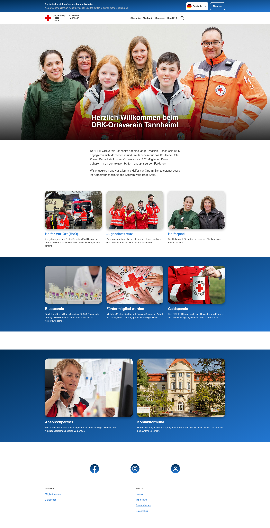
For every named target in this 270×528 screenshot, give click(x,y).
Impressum (141, 499)
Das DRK (172, 18)
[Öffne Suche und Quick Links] (182, 18)
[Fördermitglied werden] (134, 285)
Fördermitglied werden (125, 308)
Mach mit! (148, 18)
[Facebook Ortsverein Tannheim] (94, 468)
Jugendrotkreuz (119, 233)
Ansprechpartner (59, 421)
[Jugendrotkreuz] (134, 210)
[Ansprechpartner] (89, 388)
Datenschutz (142, 511)
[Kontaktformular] (181, 388)
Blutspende (54, 308)
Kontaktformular (150, 421)
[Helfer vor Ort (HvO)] (73, 210)
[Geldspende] (196, 285)
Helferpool (176, 233)
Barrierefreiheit (143, 505)
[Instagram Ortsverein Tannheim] (135, 468)
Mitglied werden (53, 494)
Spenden (160, 18)
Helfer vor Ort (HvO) (61, 233)
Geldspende (178, 308)
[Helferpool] (196, 210)
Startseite (135, 18)
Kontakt (139, 494)
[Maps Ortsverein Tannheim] (175, 468)
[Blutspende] (73, 285)
